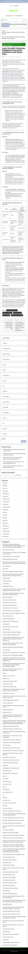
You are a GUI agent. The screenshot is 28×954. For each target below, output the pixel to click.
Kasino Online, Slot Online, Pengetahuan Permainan (14, 613)
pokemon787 (5, 765)
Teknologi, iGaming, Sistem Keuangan (11, 934)
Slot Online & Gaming (7, 808)
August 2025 (5, 509)
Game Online (5, 568)
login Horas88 (6, 315)
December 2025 (6, 499)
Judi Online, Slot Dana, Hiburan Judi (10, 608)
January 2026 (5, 496)
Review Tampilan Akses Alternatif (10, 773)
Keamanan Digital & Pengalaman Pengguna (12, 632)
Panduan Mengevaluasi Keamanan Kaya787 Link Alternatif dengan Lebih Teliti (13, 1)
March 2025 (5, 523)
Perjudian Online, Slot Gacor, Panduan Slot (12, 739)
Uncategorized (6, 939)
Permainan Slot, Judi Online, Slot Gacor (11, 760)
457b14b (5, 57)
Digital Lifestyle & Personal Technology (11, 556)
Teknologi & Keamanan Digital (9, 877)
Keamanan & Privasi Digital (8, 618)
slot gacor (5, 343)
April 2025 (5, 520)
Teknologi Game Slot (7, 904)
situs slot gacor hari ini (8, 792)
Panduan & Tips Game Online (9, 675)
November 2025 (6, 501)
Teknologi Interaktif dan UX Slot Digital (11, 911)
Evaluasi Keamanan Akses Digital (10, 559)
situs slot (5, 380)
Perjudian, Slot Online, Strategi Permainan (12, 742)
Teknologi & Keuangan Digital (9, 880)
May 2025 (5, 517)
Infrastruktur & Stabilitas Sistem (10, 605)
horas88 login (10, 74)
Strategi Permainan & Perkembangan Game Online (13, 835)
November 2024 (6, 534)
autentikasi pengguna (12, 310)
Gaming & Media (6, 578)
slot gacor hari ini (6, 348)
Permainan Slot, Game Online (9, 757)
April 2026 (5, 488)
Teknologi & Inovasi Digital (8, 865)
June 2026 (5, 483)
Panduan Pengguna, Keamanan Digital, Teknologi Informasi (12, 44)
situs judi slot (6, 778)
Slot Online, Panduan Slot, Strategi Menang (12, 823)
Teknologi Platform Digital (8, 929)
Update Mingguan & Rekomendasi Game (11, 942)
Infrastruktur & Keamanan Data (9, 600)
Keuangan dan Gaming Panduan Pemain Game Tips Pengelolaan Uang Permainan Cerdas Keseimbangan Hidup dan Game (14, 659)
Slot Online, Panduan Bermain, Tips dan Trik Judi (13, 817)
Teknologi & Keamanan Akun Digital (10, 872)
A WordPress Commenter (8, 475)
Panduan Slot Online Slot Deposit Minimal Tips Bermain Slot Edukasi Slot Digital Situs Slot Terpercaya (13, 716)
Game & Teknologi (7, 566)
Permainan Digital (6, 745)
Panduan (4, 673)
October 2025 (5, 504)
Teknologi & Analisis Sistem (9, 857)
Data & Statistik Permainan (8, 549)
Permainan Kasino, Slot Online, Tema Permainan (13, 750)
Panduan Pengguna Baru (8, 702)
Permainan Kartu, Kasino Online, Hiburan (11, 747)
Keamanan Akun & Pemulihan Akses (10, 626)
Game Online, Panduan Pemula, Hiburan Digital (13, 571)
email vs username (7, 312)
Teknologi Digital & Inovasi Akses (10, 893)
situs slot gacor (6, 359)
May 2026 (5, 485)
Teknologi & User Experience (9, 885)
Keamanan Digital (6, 629)
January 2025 (5, 528)
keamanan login (17, 312)
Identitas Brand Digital (7, 597)
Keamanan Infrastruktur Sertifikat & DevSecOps (13, 647)
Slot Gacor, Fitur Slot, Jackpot (9, 803)
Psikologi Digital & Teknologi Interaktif (11, 768)
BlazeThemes (15, 951)
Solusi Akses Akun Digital (8, 830)
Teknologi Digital (6, 890)
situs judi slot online (7, 784)
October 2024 (5, 536)
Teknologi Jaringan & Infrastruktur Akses (11, 914)
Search (3, 439)
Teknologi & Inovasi (7, 862)
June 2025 (5, 515)
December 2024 (6, 531)
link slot (4, 364)
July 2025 (5, 512)
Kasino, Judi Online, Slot (8, 616)
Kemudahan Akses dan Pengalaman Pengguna (13, 655)
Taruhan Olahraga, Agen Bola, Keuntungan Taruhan (13, 854)
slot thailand (5, 407)
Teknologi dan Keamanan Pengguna (10, 888)
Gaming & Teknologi (7, 581)
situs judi (5, 776)
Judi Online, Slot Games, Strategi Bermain (12, 610)
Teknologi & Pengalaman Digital (9, 882)
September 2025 (6, 507)
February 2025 (6, 525)
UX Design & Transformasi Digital (10, 945)
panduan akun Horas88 (17, 315)
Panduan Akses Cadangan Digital (10, 681)
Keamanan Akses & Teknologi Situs (10, 621)
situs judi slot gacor (7, 781)
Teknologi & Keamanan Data (9, 874)
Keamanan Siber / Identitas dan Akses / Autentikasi (14, 652)
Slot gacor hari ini (6, 354)
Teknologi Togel (6, 931)
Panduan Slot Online (7, 712)
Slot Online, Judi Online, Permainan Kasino (12, 811)
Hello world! (18, 475)
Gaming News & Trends (8, 586)
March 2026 (5, 491)
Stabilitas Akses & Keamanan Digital (10, 832)
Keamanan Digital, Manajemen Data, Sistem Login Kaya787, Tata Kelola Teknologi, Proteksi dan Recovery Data (13, 639)
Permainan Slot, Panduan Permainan (10, 762)
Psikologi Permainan (7, 770)
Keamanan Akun (6, 624)
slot (3, 385)
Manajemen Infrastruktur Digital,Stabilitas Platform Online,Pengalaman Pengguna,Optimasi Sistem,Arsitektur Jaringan (14, 665)
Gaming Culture (6, 583)
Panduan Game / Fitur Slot (8, 693)
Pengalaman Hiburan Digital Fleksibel (11, 726)
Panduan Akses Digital (7, 684)
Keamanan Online (6, 649)
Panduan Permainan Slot (8, 709)
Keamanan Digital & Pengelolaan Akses (11, 634)
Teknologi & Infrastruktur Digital (9, 859)
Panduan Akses (6, 678)
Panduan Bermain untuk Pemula (9, 686)
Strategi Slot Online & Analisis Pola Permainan (13, 838)
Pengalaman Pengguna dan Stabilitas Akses (12, 729)
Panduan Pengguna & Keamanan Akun (11, 700)
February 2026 (6, 493)
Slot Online (5, 805)
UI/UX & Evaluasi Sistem (8, 937)
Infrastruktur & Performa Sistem (9, 602)
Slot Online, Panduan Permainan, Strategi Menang (13, 820)
